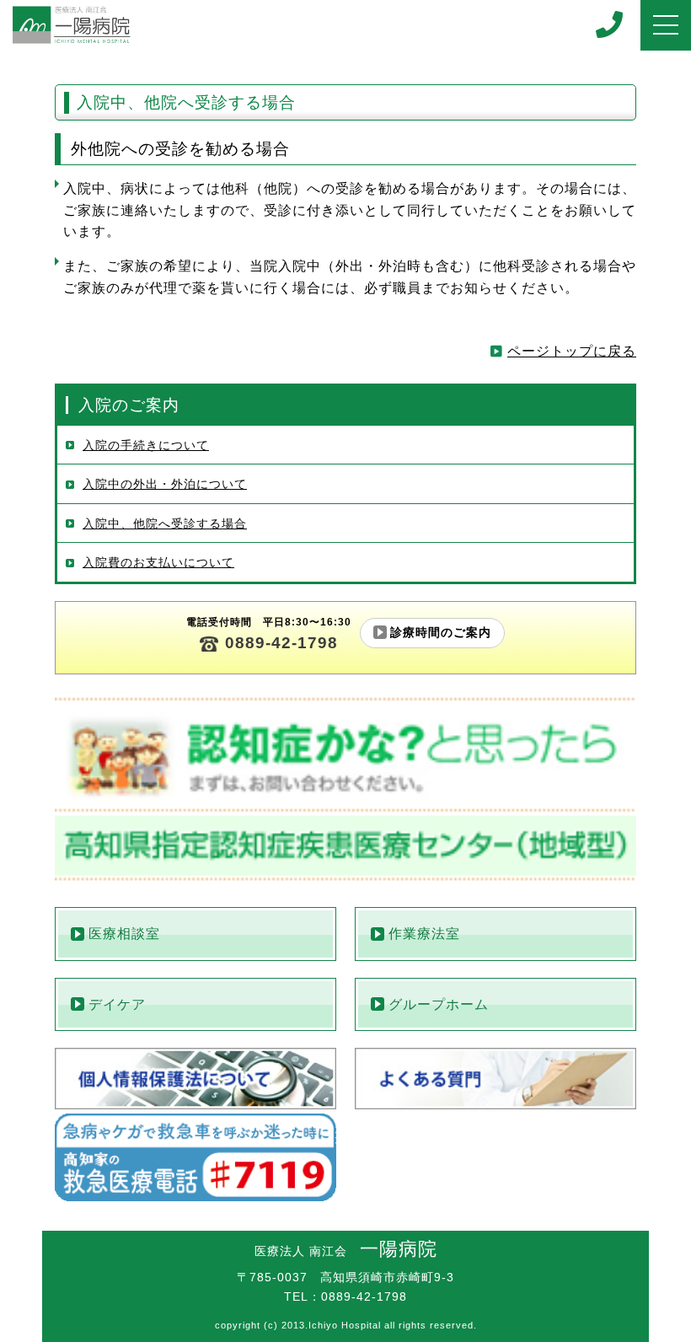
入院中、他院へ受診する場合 (165, 524)
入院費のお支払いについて (158, 562)
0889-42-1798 (281, 643)
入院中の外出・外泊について (165, 484)
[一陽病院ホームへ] (72, 25)
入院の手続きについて (146, 445)
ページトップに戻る (571, 351)
